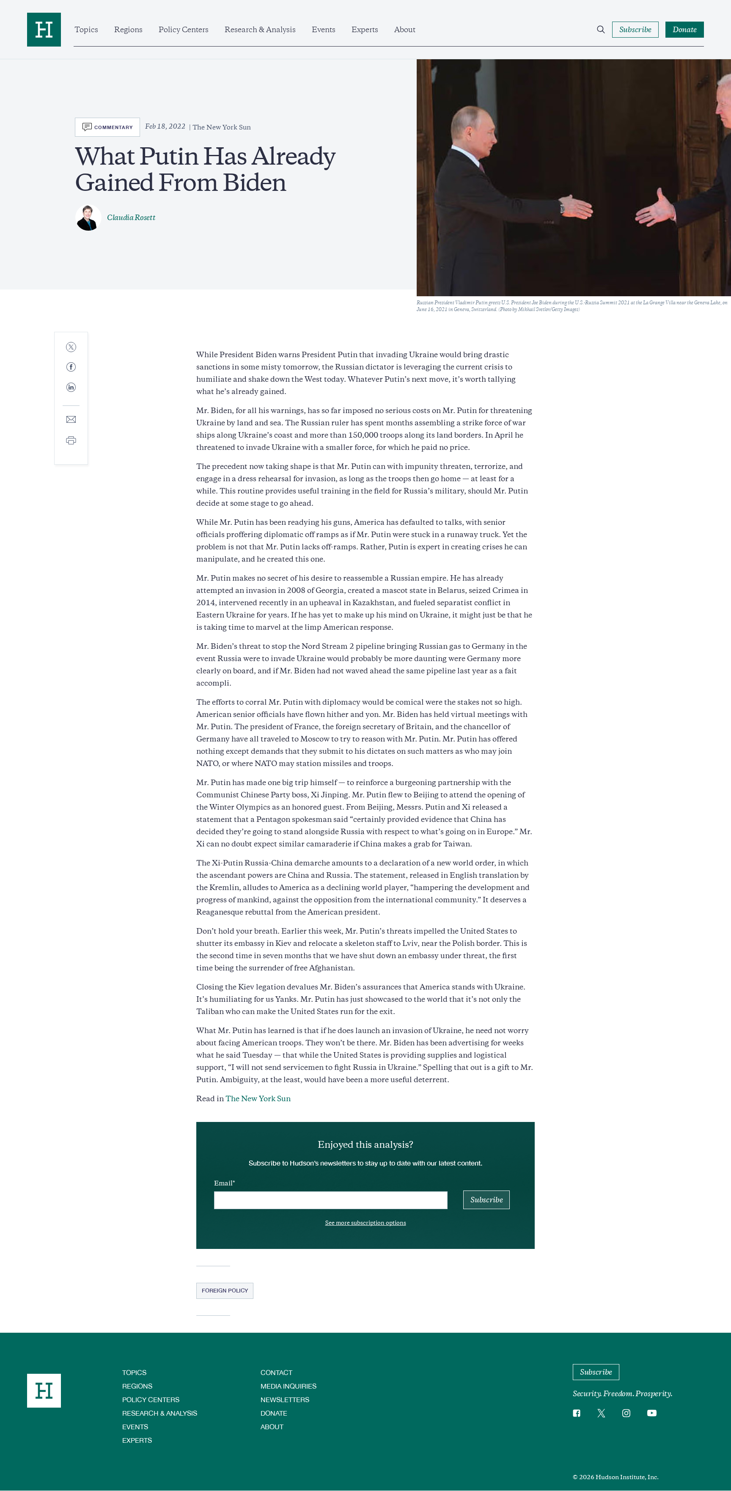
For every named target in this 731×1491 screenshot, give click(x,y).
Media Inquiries (288, 1386)
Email (223, 1183)
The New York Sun (258, 1098)
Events (323, 29)
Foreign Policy (225, 1290)
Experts (365, 29)
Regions (128, 29)
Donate (274, 1413)
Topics (86, 29)
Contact (276, 1372)
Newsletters (285, 1399)
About (404, 29)
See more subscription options (365, 1223)
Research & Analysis (260, 29)
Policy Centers (184, 29)
